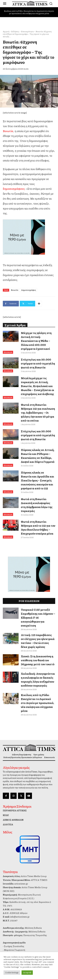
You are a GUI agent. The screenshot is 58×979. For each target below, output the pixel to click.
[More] (39, 303)
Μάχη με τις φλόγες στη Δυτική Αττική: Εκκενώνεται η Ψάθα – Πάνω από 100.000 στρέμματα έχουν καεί (36, 341)
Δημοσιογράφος (28, 289)
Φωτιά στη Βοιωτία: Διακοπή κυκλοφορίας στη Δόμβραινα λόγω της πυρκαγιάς (37, 505)
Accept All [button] (27, 972)
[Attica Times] (29, 747)
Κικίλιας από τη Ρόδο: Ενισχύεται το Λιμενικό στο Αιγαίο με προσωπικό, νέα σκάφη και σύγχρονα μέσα (29, 12)
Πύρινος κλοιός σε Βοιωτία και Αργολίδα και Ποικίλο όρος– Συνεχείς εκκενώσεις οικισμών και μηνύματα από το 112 (37, 480)
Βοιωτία (14, 289)
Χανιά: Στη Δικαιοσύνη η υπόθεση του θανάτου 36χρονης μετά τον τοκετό (37, 660)
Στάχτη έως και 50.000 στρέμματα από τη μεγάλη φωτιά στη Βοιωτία (38, 363)
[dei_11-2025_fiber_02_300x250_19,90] (29, 237)
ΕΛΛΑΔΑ (8, 352)
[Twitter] (21, 796)
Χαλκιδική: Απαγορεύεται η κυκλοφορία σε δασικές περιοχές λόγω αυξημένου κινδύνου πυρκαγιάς (38, 679)
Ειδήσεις (15, 31)
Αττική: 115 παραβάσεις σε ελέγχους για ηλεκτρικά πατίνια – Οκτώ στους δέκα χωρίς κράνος (38, 641)
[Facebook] (6, 796)
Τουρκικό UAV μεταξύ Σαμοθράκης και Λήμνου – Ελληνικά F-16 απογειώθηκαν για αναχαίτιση (38, 617)
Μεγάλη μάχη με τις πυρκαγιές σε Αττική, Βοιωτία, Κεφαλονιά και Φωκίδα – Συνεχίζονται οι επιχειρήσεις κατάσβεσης (37, 386)
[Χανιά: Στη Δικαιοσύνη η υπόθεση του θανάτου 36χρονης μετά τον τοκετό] (11, 659)
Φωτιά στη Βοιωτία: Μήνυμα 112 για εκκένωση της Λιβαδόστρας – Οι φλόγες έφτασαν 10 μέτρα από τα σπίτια (38, 412)
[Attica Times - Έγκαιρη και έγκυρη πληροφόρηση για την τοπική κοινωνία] (29, 3)
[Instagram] (13, 796)
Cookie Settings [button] (11, 972)
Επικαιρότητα (27, 31)
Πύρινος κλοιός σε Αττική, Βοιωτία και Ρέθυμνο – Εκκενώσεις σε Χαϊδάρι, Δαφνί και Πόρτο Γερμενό (37, 456)
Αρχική (6, 31)
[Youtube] (29, 796)
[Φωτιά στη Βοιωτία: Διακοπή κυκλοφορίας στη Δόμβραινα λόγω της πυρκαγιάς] (11, 502)
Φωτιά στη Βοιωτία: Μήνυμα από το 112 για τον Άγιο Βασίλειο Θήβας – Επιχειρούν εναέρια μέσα (38, 527)
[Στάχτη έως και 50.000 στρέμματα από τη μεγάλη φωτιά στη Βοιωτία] (11, 362)
